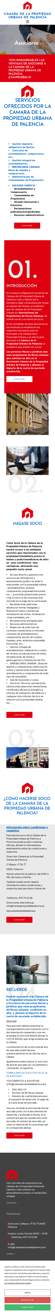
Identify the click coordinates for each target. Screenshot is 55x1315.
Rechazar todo (27, 1300)
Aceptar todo (27, 1307)
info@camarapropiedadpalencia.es (25, 906)
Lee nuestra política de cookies (18, 1283)
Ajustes (28, 1292)
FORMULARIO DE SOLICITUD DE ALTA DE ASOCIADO (27, 1074)
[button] (27, 22)
